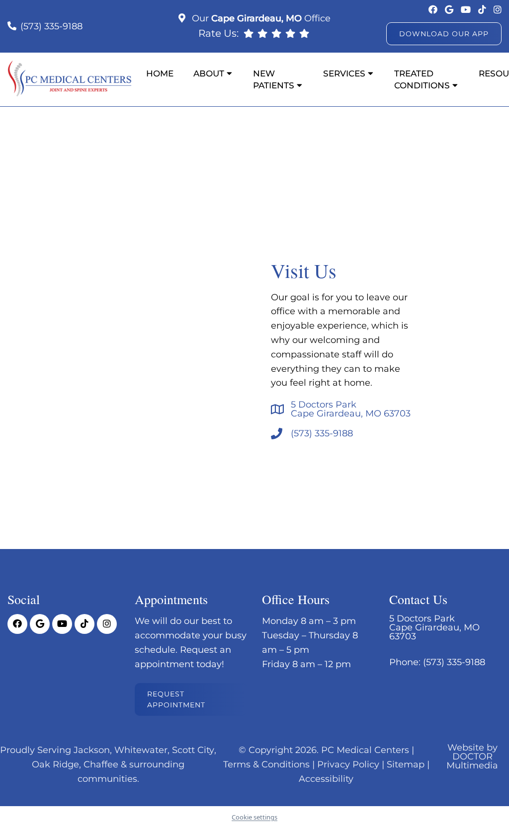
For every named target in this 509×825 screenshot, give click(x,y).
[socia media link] (434, 9)
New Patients (273, 79)
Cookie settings (254, 817)
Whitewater (141, 750)
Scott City (193, 750)
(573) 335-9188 (51, 26)
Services (344, 73)
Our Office (260, 18)
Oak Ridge (55, 764)
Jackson (92, 750)
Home (159, 73)
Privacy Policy (348, 764)
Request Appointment (176, 699)
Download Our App (444, 33)
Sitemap (405, 764)
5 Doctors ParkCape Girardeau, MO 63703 (351, 409)
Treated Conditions (422, 79)
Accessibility (326, 778)
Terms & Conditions (266, 764)
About (208, 73)
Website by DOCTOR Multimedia (472, 756)
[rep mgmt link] (304, 33)
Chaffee (101, 764)
